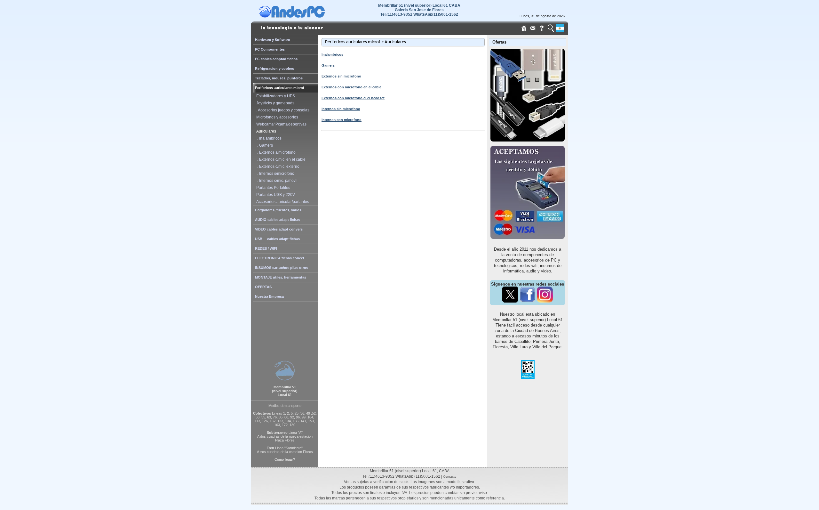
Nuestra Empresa (269, 296)
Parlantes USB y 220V (274, 194)
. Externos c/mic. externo (276, 166)
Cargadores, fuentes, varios (278, 210)
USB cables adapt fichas (277, 239)
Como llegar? (284, 459)
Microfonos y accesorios (276, 117)
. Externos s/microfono (275, 152)
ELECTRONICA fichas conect (279, 258)
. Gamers (263, 145)
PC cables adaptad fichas (276, 59)
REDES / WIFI (266, 248)
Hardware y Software (272, 40)
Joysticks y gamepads (274, 103)
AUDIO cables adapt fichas (277, 220)
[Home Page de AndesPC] (304, 16)
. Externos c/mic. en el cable (280, 159)
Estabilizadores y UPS (274, 96)
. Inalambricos (268, 138)
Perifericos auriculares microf (279, 88)
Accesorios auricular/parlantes (281, 201)
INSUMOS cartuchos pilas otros (281, 268)
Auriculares (265, 131)
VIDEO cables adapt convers (279, 229)
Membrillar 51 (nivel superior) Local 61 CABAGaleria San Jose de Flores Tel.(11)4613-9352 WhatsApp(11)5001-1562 (419, 10)
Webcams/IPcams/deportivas (280, 124)
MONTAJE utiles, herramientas (280, 277)
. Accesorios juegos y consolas (281, 110)
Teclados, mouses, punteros (279, 78)
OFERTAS (263, 287)
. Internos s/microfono (274, 173)
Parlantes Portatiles (272, 187)
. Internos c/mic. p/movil (276, 180)
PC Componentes (270, 49)
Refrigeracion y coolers (274, 68)
